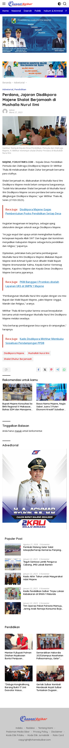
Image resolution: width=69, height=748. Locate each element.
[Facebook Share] (38, 369)
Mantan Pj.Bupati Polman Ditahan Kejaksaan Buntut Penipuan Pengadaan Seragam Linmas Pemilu (18, 655)
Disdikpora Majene (14, 353)
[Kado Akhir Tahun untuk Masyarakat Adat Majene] (13, 579)
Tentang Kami (45, 728)
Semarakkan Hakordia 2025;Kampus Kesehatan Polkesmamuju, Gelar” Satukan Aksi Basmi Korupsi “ (49, 655)
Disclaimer (56, 731)
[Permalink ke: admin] (5, 111)
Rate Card (58, 735)
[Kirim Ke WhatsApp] (64, 369)
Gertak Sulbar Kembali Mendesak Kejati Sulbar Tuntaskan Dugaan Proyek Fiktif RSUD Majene (49, 687)
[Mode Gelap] (59, 3)
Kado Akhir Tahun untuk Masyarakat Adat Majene (43, 578)
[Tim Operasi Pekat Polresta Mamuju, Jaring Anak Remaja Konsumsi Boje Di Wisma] (13, 608)
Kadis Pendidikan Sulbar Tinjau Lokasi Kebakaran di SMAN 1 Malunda (43, 593)
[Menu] (4, 3)
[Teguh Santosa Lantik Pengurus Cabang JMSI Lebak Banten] (13, 564)
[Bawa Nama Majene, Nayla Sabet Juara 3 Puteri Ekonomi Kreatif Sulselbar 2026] (51, 392)
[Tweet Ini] (45, 369)
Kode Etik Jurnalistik (38, 735)
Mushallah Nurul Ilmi (38, 353)
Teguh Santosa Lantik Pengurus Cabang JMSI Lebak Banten (40, 563)
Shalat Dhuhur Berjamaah (18, 359)
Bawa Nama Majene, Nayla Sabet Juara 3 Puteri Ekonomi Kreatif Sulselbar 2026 (50, 406)
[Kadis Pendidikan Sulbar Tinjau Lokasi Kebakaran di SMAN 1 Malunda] (13, 593)
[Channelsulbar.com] (21, 3)
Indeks (19, 728)
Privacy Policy (40, 731)
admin (12, 110)
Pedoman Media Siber (18, 731)
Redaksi (30, 728)
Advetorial (7, 89)
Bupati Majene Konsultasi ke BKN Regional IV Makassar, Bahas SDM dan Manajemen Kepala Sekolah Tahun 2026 (17, 406)
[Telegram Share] (57, 369)
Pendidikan (20, 89)
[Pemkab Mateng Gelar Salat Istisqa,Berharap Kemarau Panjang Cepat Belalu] (13, 549)
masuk (18, 430)
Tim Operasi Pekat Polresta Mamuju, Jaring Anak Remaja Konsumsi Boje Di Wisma (42, 607)
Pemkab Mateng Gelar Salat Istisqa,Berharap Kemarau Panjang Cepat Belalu (42, 548)
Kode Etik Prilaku (15, 735)
